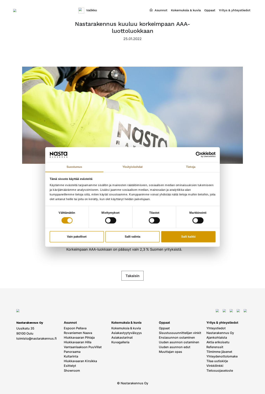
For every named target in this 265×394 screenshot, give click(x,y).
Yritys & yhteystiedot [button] (234, 10)
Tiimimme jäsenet (219, 352)
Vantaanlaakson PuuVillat (83, 347)
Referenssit (214, 347)
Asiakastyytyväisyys (126, 333)
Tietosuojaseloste (219, 370)
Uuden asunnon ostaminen (179, 342)
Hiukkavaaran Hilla (77, 342)
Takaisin (132, 276)
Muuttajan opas (170, 352)
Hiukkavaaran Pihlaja (79, 337)
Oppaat (164, 322)
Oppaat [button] (209, 10)
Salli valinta (132, 236)
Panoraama (72, 352)
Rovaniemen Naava (78, 333)
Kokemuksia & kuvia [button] (186, 10)
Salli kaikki (188, 236)
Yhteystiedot (216, 328)
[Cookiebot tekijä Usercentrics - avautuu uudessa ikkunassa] (199, 155)
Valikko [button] (91, 10)
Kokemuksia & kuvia (126, 322)
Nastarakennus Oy (220, 333)
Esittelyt (70, 366)
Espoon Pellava (75, 328)
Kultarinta (71, 356)
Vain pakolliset (77, 236)
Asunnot (70, 322)
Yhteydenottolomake (222, 356)
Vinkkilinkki (214, 366)
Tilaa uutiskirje (217, 361)
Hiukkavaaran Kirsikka (80, 361)
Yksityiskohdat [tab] (132, 166)
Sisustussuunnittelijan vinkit (180, 333)
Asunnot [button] (161, 10)
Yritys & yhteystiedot (222, 322)
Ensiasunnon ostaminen (177, 337)
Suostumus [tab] (74, 166)
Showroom (72, 370)
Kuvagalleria (120, 342)
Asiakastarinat (122, 337)
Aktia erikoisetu (217, 342)
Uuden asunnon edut (174, 347)
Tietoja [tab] (190, 166)
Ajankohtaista (216, 337)
